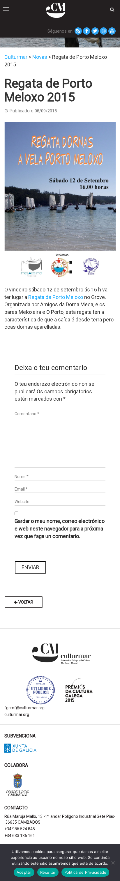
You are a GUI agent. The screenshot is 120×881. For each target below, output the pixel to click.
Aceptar (24, 872)
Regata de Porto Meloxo (55, 297)
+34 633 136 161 (19, 835)
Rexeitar (48, 872)
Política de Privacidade (85, 872)
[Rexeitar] (113, 863)
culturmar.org (16, 714)
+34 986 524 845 (19, 829)
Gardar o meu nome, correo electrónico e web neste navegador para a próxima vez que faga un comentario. (60, 528)
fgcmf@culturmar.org (24, 707)
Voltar (25, 602)
